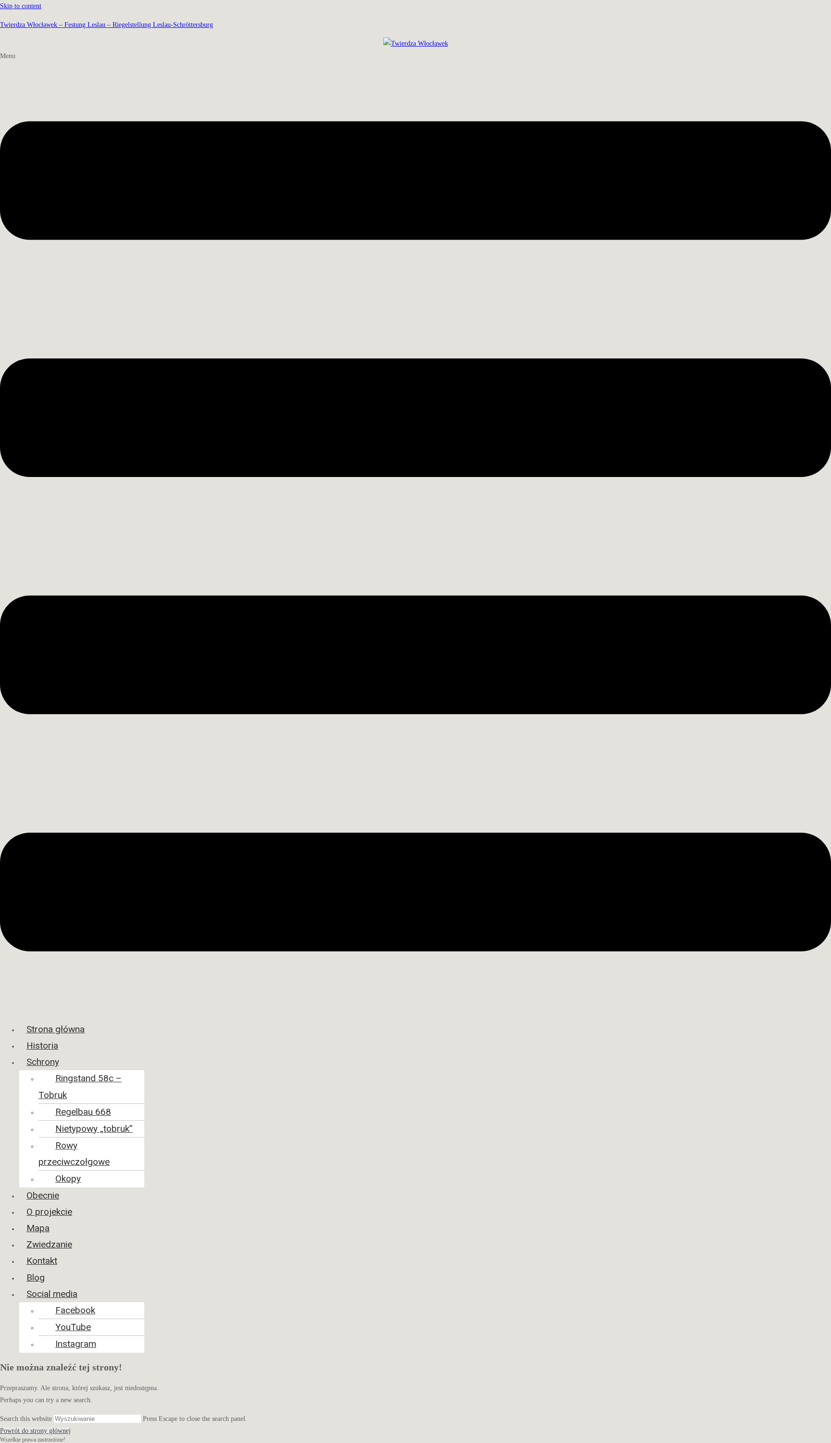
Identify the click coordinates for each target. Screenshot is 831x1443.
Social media (51, 1293)
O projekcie (49, 1211)
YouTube (73, 1327)
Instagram (75, 1343)
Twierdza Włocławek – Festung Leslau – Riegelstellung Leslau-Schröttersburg (106, 24)
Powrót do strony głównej (35, 1430)
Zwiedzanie (49, 1244)
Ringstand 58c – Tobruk (80, 1086)
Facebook (75, 1310)
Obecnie (42, 1195)
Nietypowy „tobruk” (94, 1128)
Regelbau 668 (83, 1111)
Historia (42, 1045)
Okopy (68, 1178)
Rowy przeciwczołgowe (74, 1153)
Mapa (38, 1228)
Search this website (27, 1418)
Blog (35, 1277)
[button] (415, 532)
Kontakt (41, 1260)
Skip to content (20, 6)
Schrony (42, 1061)
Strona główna (55, 1029)
